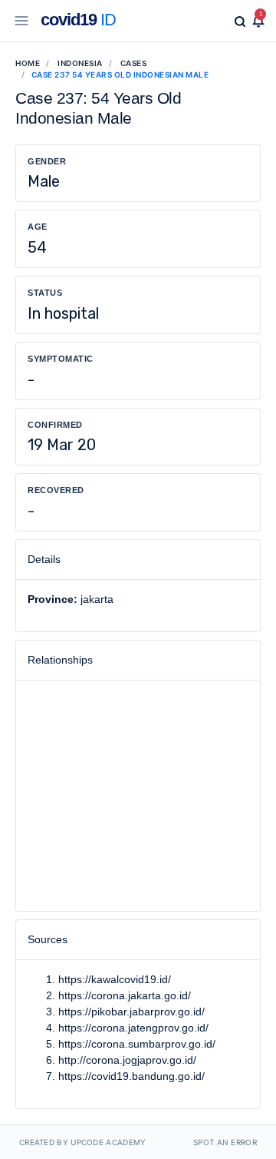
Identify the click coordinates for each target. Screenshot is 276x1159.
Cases (133, 63)
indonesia (80, 63)
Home (27, 63)
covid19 (78, 19)
